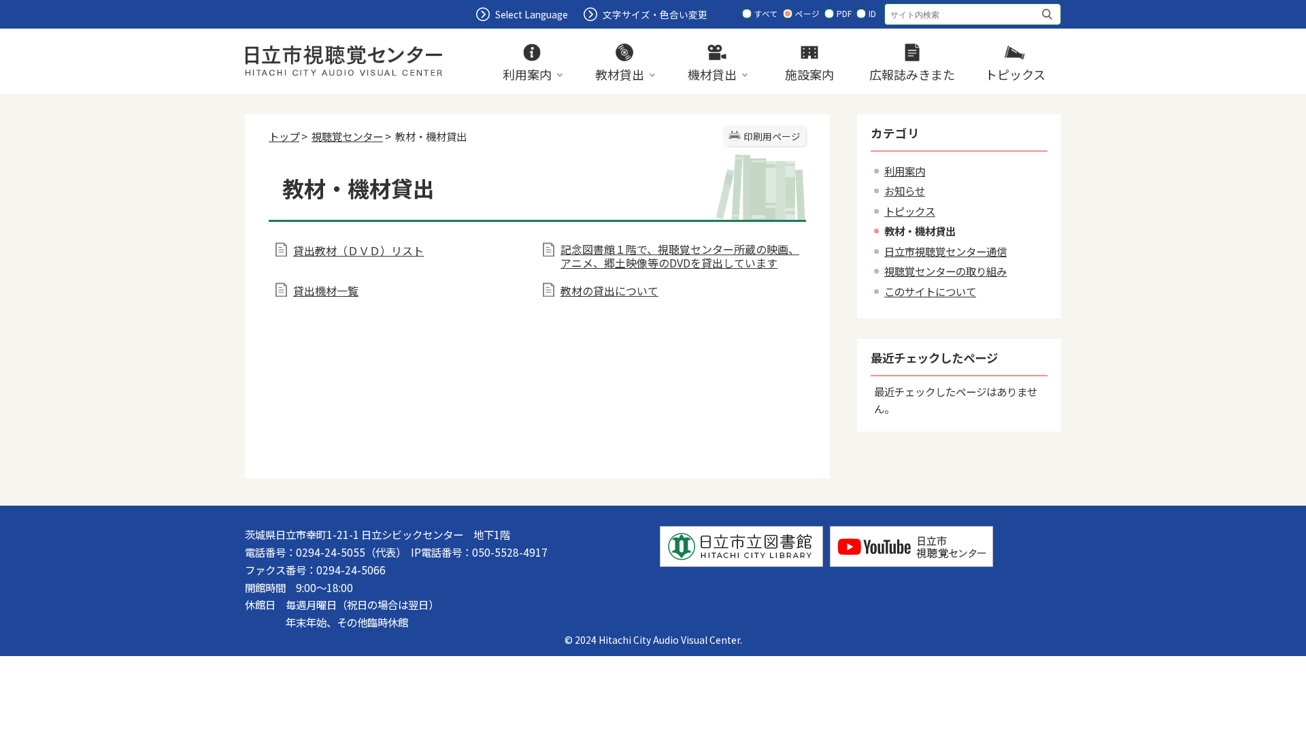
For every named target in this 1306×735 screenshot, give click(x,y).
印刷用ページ (772, 136)
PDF (844, 13)
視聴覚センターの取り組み (945, 270)
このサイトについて (930, 291)
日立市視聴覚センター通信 (945, 251)
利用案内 (904, 170)
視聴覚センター (347, 136)
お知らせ (904, 190)
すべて (766, 13)
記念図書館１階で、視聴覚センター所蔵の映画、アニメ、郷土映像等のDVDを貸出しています (679, 256)
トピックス (909, 210)
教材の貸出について (609, 290)
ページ (807, 13)
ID (872, 13)
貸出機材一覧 (325, 290)
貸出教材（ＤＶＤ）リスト (358, 250)
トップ (284, 136)
